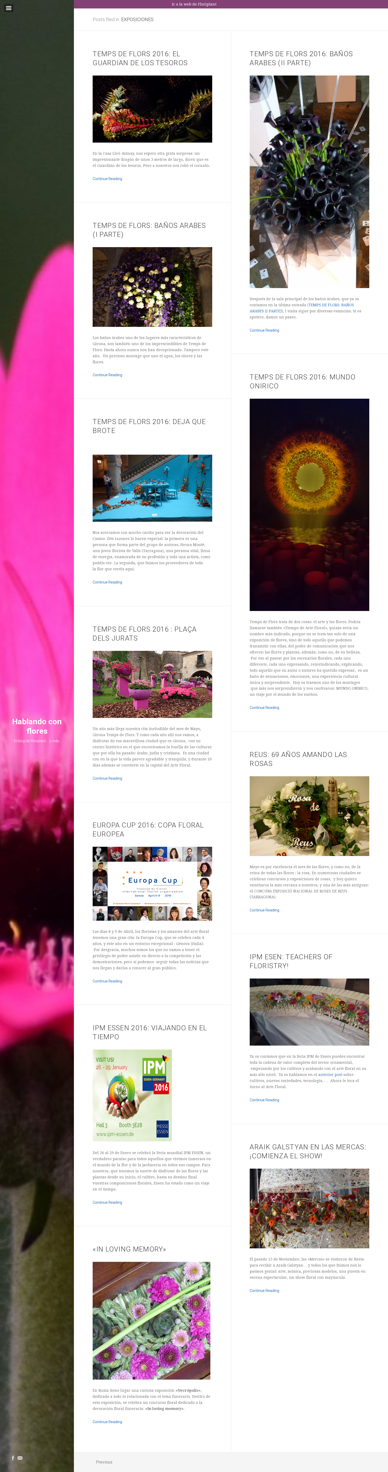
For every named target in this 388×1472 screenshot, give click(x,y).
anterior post (330, 1075)
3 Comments (124, 994)
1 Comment (126, 792)
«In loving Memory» (129, 1249)
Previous (104, 1462)
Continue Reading (107, 179)
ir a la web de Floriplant (194, 4)
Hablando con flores (37, 726)
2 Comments (127, 596)
